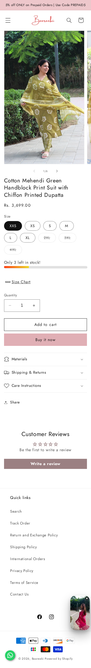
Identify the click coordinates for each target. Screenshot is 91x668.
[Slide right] (56, 171)
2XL (50, 239)
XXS (13, 226)
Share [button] (15, 402)
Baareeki (38, 659)
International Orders (27, 559)
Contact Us (19, 594)
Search (16, 511)
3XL (70, 239)
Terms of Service (24, 582)
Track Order (20, 523)
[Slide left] (34, 171)
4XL (16, 250)
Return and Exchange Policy (34, 535)
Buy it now (45, 340)
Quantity (10, 295)
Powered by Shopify (59, 659)
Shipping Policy (23, 547)
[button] (8, 20)
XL (28, 238)
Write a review (45, 464)
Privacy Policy (21, 571)
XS (32, 226)
